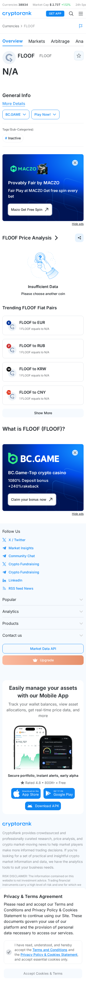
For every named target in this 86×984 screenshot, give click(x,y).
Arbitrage (60, 41)
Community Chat (22, 556)
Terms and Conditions (49, 950)
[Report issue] (81, 26)
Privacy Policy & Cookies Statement (49, 954)
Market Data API (43, 649)
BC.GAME (13, 114)
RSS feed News (21, 588)
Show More (43, 413)
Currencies (10, 26)
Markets (36, 41)
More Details (13, 103)
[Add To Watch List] (79, 55)
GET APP (55, 13)
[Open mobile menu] (81, 13)
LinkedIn (15, 580)
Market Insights (21, 548)
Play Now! (42, 114)
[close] (75, 163)
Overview (12, 40)
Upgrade (47, 660)
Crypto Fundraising (24, 564)
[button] (26, 793)
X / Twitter (17, 540)
